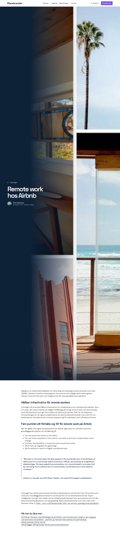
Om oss (73, 3)
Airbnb (24, 391)
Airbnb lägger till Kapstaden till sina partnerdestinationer (45, 524)
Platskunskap (63, 3)
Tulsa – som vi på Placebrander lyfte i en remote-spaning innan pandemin (67, 503)
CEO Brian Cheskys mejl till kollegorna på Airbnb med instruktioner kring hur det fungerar (58, 517)
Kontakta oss (106, 3)
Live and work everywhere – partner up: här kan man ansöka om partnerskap (54, 519)
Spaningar (13, 182)
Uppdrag (54, 3)
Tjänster (45, 3)
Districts (96, 3)
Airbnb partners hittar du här (33, 522)
